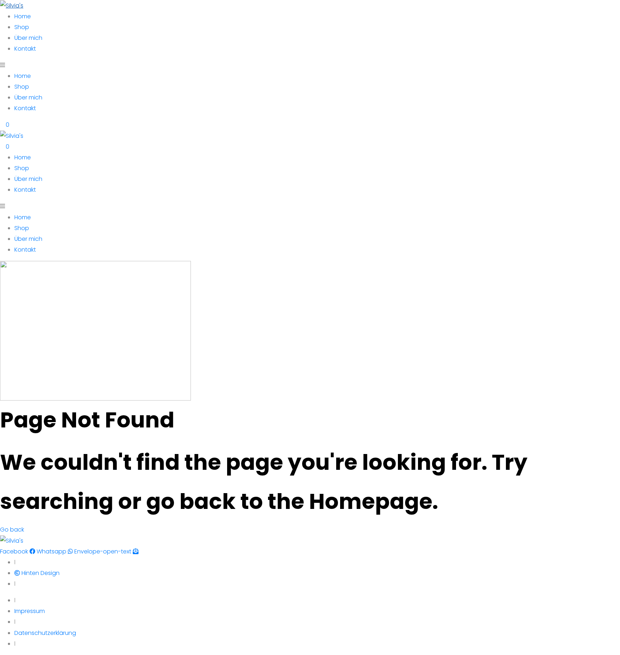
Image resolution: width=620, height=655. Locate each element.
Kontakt (25, 49)
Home (22, 16)
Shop (21, 27)
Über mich (28, 38)
